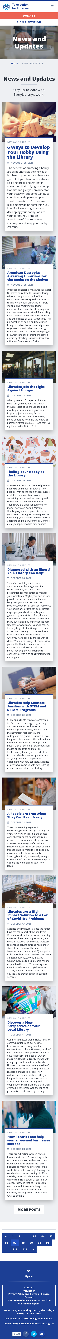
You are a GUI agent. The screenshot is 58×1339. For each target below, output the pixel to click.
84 (42, 1236)
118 (15, 1249)
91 (47, 1242)
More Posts (29, 1209)
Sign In (29, 1276)
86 (6, 1242)
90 (39, 1242)
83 (34, 1236)
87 (14, 1242)
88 (22, 1242)
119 (24, 1249)
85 (51, 1236)
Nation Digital (45, 1323)
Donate (29, 15)
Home (14, 63)
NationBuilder (27, 1323)
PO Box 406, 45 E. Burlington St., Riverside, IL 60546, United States (29, 1312)
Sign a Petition (29, 22)
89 (31, 1242)
